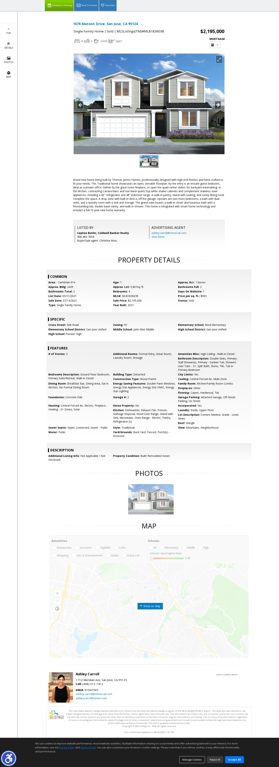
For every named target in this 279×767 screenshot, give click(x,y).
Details (8, 47)
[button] (8, 758)
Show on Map (151, 606)
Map (8, 76)
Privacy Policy (67, 747)
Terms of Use (88, 747)
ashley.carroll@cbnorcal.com (168, 233)
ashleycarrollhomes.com (91, 698)
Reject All (215, 759)
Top (8, 33)
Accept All (234, 759)
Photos (8, 62)
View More (158, 237)
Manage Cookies (192, 759)
